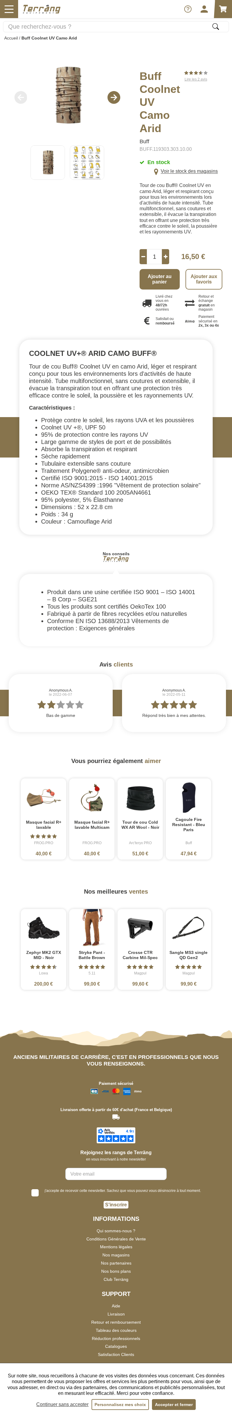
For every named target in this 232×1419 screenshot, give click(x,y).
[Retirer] (143, 256)
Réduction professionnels (116, 1338)
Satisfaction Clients (116, 1354)
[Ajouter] (165, 256)
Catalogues (116, 1346)
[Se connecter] (204, 9)
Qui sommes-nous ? (116, 1230)
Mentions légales (116, 1246)
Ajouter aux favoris (204, 279)
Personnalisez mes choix (120, 1404)
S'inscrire (116, 1204)
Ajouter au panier (160, 279)
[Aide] (188, 9)
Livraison (116, 1314)
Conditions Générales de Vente (116, 1239)
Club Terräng (116, 1279)
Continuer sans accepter (62, 1404)
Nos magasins (116, 1255)
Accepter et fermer (174, 1404)
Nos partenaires (116, 1263)
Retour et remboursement (116, 1322)
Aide (116, 1305)
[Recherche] (215, 26)
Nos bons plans (116, 1271)
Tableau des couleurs (116, 1330)
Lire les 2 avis (196, 79)
